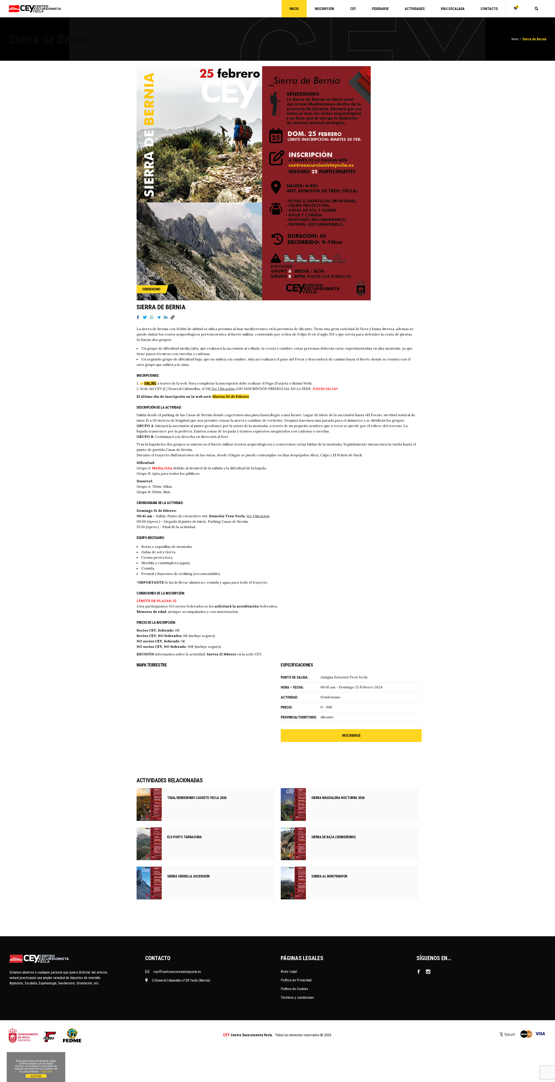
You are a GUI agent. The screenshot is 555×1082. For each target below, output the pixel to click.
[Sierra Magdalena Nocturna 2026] (293, 804)
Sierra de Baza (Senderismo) (333, 837)
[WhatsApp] (151, 318)
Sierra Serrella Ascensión (188, 876)
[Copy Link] (172, 318)
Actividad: (289, 697)
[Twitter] (144, 318)
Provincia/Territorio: (298, 717)
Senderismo (151, 289)
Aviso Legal (289, 971)
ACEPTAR (36, 1076)
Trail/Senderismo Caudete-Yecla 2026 (197, 798)
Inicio (515, 39)
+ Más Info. (46, 1071)
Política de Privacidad (296, 980)
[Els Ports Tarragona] (149, 843)
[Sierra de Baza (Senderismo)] (293, 843)
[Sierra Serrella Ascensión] (149, 883)
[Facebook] (137, 318)
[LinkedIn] (165, 318)
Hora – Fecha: (292, 687)
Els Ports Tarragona (184, 837)
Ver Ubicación (223, 388)
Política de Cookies (294, 989)
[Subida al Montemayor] (293, 883)
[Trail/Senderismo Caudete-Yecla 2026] (149, 804)
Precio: (286, 707)
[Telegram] (158, 318)
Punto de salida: (294, 677)
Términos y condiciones (297, 997)
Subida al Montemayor (329, 876)
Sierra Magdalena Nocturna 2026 (338, 798)
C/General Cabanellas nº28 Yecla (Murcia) (181, 980)
